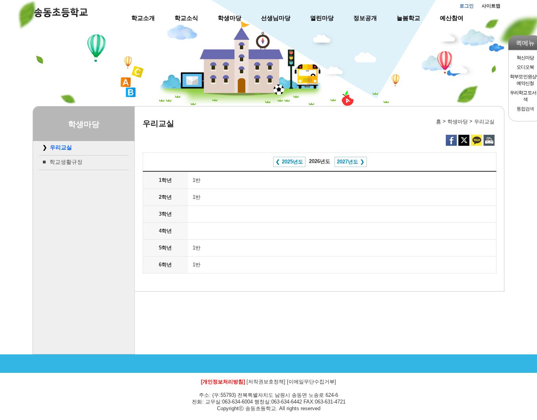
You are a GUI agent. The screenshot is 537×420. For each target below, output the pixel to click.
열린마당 (322, 18)
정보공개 (365, 18)
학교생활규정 (66, 162)
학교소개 (143, 18)
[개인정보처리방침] (223, 382)
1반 (196, 180)
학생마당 (229, 18)
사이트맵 (491, 6)
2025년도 (292, 162)
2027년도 (347, 162)
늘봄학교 (408, 18)
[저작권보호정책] (265, 382)
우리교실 (61, 147)
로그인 (467, 6)
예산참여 (451, 18)
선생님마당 (276, 18)
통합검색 (525, 109)
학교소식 (186, 18)
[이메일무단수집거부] (311, 382)
